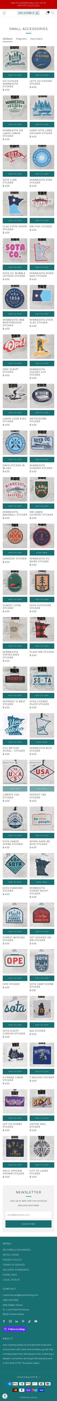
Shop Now (41, 553)
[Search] (52, 12)
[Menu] (4, 13)
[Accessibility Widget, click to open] (5, 1396)
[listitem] (29, 4)
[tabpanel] (28, 614)
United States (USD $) (27, 1377)
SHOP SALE (34, 5)
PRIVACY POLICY (12, 1259)
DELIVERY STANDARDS (16, 1269)
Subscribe (28, 1224)
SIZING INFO (10, 1274)
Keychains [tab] (36, 38)
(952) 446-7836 (10, 1300)
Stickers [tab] (7, 38)
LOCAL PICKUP (11, 1279)
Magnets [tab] (21, 38)
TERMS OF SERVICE (14, 1264)
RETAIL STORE (11, 1254)
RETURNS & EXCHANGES (17, 1249)
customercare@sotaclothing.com (20, 1295)
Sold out (15, 789)
